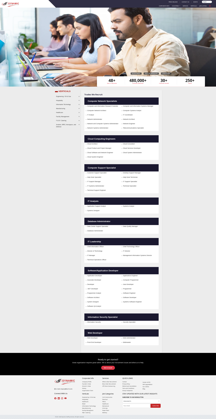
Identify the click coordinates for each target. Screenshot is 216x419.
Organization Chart (87, 390)
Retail (83, 404)
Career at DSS (146, 382)
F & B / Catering (61, 120)
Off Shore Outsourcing (108, 386)
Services (185, 6)
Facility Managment (87, 410)
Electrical (104, 399)
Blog (144, 389)
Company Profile (86, 382)
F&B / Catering (86, 412)
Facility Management (62, 116)
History (84, 388)
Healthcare (59, 112)
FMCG (104, 401)
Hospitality (59, 100)
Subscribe (155, 406)
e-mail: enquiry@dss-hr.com (64, 389)
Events (195, 2)
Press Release (173, 2)
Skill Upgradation (147, 384)
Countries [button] (175, 6)
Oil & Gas (105, 408)
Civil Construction (107, 397)
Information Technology (63, 104)
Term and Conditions (128, 388)
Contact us (185, 2)
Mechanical (105, 406)
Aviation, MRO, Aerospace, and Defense (66, 126)
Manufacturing (60, 108)
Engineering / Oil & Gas (63, 96)
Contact (124, 382)
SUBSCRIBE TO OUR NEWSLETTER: (133, 397)
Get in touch (108, 368)
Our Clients (146, 386)
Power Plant (105, 410)
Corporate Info (164, 6)
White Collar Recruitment (109, 382)
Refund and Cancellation (129, 386)
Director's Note (86, 386)
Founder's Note (86, 384)
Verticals (194, 6)
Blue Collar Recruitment (109, 384)
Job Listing (203, 6)
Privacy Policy (126, 384)
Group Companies (127, 390)
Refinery (104, 412)
